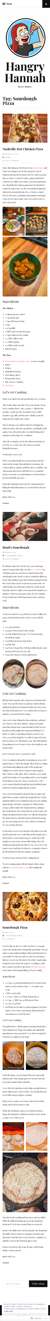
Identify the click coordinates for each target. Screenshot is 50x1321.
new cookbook (36, 569)
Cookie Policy (8, 1311)
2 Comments (10, 939)
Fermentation (10, 555)
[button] (13, 1055)
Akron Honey (38, 168)
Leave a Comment (12, 160)
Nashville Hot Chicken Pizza (23, 149)
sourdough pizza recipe (18, 867)
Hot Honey (9, 385)
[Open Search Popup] (46, 4)
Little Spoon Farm (37, 967)
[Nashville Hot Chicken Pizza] (25, 142)
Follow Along (38, 1283)
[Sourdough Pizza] (25, 920)
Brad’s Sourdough (16, 547)
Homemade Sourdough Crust (17, 361)
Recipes (8, 157)
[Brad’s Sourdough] (25, 540)
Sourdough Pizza (15, 927)
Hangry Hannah (25, 71)
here (30, 986)
